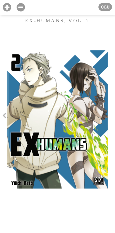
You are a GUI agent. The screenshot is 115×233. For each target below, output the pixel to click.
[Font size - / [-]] (21, 7)
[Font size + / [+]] (7, 7)
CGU (105, 7)
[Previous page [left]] (4, 116)
